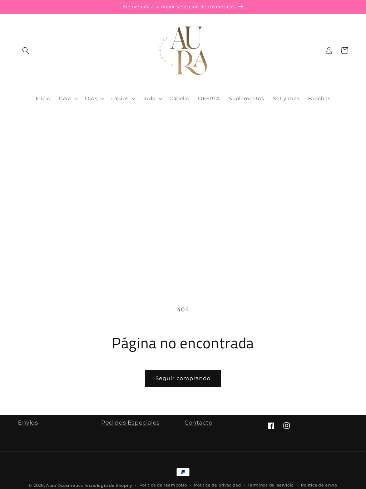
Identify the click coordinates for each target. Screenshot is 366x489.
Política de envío (319, 485)
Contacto (198, 422)
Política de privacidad (217, 485)
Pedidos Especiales (130, 422)
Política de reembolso (163, 485)
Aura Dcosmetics (65, 485)
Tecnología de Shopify (108, 485)
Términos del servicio (271, 485)
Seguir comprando (183, 378)
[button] (26, 50)
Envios (28, 422)
